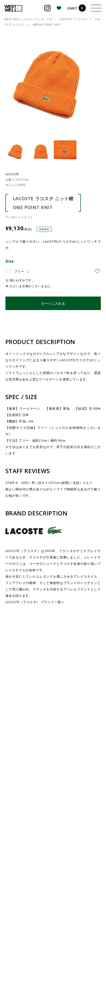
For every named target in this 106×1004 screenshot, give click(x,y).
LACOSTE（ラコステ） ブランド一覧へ (35, 602)
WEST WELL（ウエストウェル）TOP (28, 19)
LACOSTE (12, 174)
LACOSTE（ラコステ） (74, 19)
